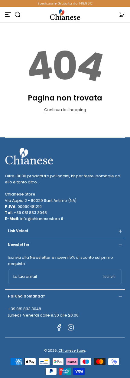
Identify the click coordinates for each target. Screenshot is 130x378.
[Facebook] (59, 327)
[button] (17, 14)
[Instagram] (70, 327)
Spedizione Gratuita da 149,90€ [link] (65, 3)
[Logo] (65, 14)
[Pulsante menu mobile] (8, 14)
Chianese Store (71, 350)
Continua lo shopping (65, 109)
